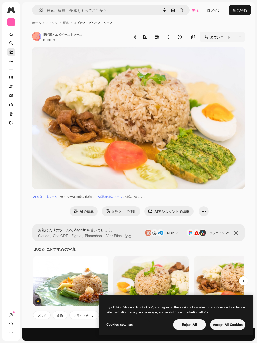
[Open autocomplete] (39, 10)
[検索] (11, 43)
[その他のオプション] (168, 37)
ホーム (36, 22)
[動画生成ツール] (11, 105)
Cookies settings (119, 324)
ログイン (214, 10)
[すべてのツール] (11, 78)
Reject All (189, 324)
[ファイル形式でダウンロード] (240, 37)
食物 (60, 315)
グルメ (41, 315)
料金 (195, 10)
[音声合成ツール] (11, 114)
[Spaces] (11, 87)
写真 (66, 22)
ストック (52, 22)
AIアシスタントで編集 (171, 211)
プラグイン (216, 233)
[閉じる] (236, 233)
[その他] (11, 333)
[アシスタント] (11, 123)
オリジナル (66, 56)
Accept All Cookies (228, 324)
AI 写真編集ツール (110, 196)
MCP (170, 233)
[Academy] (11, 324)
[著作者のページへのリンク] (36, 37)
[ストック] (11, 52)
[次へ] (243, 281)
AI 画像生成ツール (45, 196)
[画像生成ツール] (11, 96)
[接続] (11, 315)
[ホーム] (11, 34)
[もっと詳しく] (11, 61)
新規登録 (240, 10)
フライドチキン (84, 315)
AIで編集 (87, 211)
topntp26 (49, 39)
